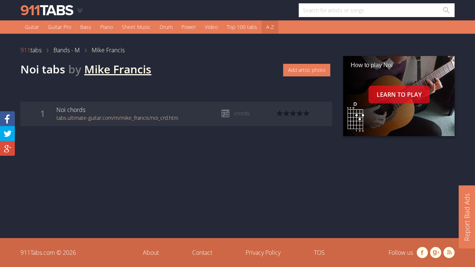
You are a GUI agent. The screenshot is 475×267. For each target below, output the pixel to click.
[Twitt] (7, 133)
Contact (202, 252)
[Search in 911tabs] (446, 10)
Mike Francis (117, 69)
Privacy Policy (263, 252)
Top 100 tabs (242, 26)
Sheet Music (136, 26)
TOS (319, 252)
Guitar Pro (59, 26)
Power (188, 26)
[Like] (7, 118)
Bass (85, 26)
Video (211, 26)
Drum (166, 26)
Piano (106, 26)
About (151, 252)
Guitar (32, 26)
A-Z (270, 26)
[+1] (7, 148)
